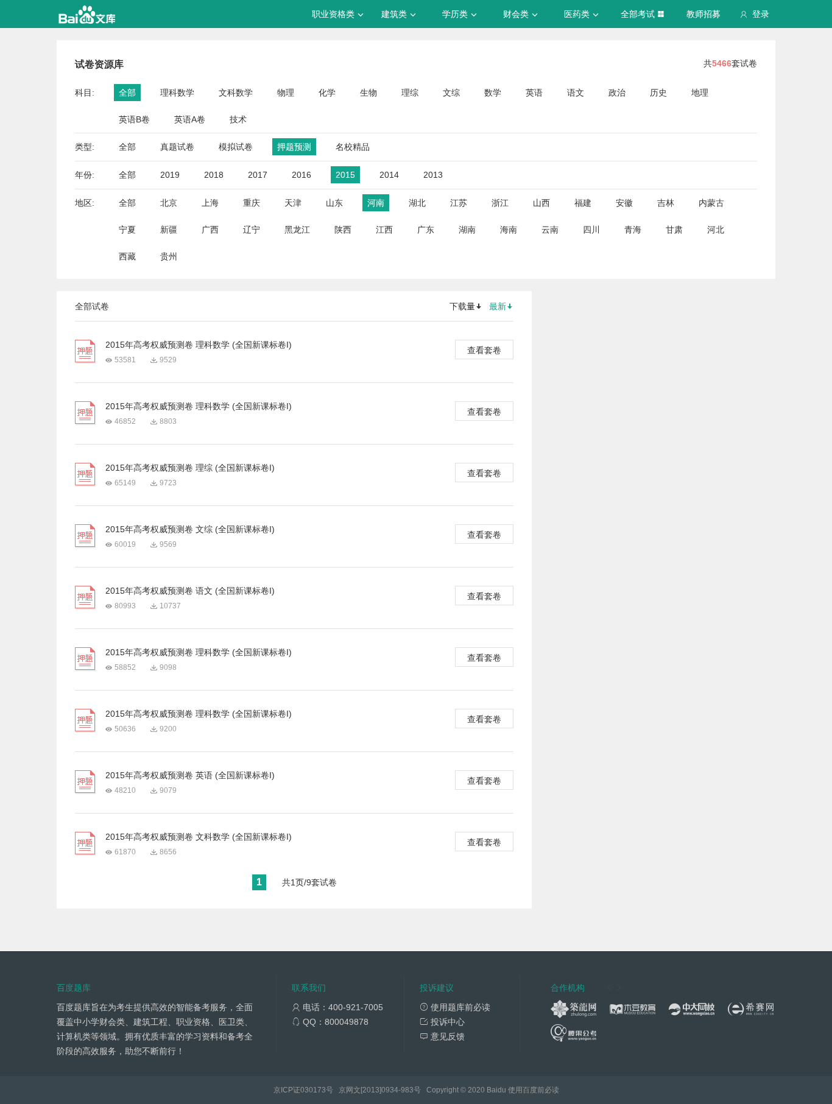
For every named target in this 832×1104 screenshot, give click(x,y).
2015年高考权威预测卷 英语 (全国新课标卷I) (190, 775)
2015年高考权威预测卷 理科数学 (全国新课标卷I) (198, 345)
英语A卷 (189, 119)
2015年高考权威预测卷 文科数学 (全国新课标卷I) (198, 837)
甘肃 (674, 229)
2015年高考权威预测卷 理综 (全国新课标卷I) (190, 468)
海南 (508, 229)
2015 (345, 175)
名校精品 (353, 147)
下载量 (462, 306)
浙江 (500, 203)
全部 (127, 92)
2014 (389, 175)
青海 (632, 229)
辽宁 (251, 229)
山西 (541, 203)
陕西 (342, 229)
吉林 (665, 203)
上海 (210, 203)
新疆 (168, 229)
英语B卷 (134, 119)
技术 (238, 119)
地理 (699, 92)
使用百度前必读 (533, 1090)
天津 (292, 203)
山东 (334, 203)
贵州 (168, 256)
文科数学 (236, 92)
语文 (575, 92)
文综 (451, 92)
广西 (210, 229)
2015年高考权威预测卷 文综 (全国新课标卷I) (190, 529)
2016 (301, 175)
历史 (658, 92)
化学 (327, 92)
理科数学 (177, 92)
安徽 (624, 203)
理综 (409, 92)
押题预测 (294, 147)
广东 (425, 229)
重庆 (251, 203)
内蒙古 (711, 203)
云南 (550, 229)
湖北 (417, 203)
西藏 (127, 256)
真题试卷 (177, 147)
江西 (384, 229)
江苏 (458, 203)
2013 (433, 175)
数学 (492, 92)
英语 (534, 92)
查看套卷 (484, 350)
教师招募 (703, 14)
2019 (170, 175)
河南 (375, 203)
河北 (715, 229)
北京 (168, 203)
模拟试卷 (236, 147)
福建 (582, 203)
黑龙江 (297, 229)
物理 (285, 92)
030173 (313, 1090)
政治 (617, 92)
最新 (497, 306)
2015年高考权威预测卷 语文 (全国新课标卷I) (190, 591)
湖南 (467, 229)
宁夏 (127, 229)
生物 (368, 92)
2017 (257, 175)
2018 (214, 175)
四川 (591, 229)
